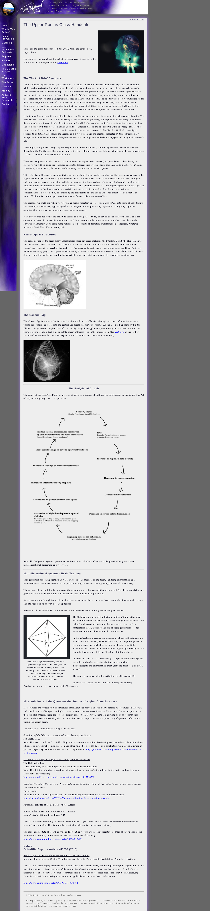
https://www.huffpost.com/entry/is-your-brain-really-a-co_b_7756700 (59, 777)
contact (6, 104)
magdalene (8, 64)
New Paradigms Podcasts (8, 50)
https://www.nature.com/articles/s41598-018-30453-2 (51, 882)
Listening (7, 43)
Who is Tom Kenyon (8, 30)
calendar (7, 86)
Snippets (7, 56)
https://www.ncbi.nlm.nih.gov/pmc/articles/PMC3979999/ (53, 838)
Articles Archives (136, 19)
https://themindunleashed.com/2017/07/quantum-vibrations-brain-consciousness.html (67, 798)
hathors (6, 60)
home (5, 25)
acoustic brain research (7, 97)
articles (6, 90)
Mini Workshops (8, 77)
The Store (7, 82)
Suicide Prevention (8, 37)
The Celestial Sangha (9, 70)
